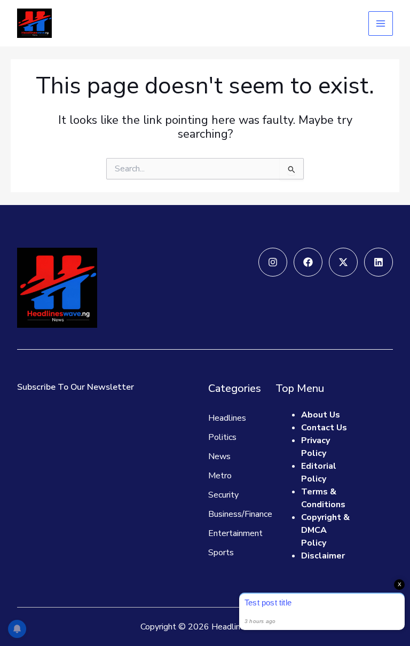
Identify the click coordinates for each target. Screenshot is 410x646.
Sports (221, 552)
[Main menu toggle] (380, 23)
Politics (222, 437)
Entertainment (235, 533)
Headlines (227, 418)
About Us (320, 415)
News (219, 456)
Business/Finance (240, 514)
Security (223, 495)
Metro (220, 476)
